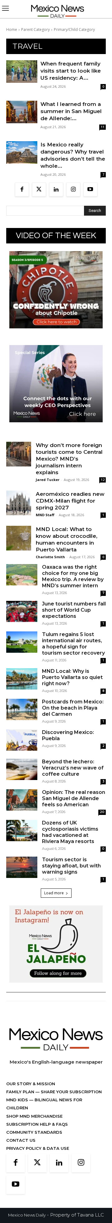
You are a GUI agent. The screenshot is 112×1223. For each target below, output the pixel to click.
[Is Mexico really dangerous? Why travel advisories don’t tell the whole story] (21, 152)
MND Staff (45, 514)
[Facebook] (22, 189)
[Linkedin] (56, 189)
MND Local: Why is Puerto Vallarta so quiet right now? (72, 677)
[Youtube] (90, 189)
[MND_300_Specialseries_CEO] (56, 427)
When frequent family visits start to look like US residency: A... (70, 71)
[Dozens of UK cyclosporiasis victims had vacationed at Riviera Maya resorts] (21, 830)
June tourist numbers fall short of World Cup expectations (74, 610)
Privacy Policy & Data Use (37, 1148)
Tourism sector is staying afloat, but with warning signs (71, 866)
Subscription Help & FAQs (37, 1124)
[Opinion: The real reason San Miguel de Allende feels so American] (21, 800)
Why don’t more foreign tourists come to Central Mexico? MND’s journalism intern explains (69, 458)
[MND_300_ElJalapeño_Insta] (56, 987)
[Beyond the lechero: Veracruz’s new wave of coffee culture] (21, 769)
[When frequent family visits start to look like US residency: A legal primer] (21, 71)
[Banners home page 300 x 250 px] (56, 333)
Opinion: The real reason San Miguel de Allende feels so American (73, 798)
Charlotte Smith (50, 557)
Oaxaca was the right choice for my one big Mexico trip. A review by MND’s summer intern (73, 576)
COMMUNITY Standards (34, 1132)
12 (103, 480)
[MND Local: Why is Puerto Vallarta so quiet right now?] (21, 679)
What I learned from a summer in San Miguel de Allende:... (71, 111)
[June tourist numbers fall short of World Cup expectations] (21, 611)
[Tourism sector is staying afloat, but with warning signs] (21, 867)
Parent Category (35, 29)
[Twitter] (39, 189)
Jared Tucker (47, 479)
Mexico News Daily (27, 1214)
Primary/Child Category (74, 29)
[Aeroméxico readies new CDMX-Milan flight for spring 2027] (18, 503)
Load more (54, 893)
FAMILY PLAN (20, 1091)
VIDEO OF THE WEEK (56, 235)
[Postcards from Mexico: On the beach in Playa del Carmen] (21, 709)
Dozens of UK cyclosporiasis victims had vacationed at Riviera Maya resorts (70, 832)
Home (11, 29)
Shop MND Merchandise (34, 1116)
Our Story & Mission (30, 1083)
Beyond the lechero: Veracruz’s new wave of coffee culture (73, 768)
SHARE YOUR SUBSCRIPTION (71, 1091)
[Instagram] (73, 189)
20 (102, 812)
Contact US (20, 1140)
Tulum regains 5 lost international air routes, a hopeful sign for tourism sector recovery (73, 643)
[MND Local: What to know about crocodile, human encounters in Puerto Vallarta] (18, 538)
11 (103, 127)
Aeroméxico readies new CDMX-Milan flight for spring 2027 (70, 501)
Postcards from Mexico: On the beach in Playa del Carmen (73, 708)
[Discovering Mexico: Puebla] (21, 740)
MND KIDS (17, 1099)
